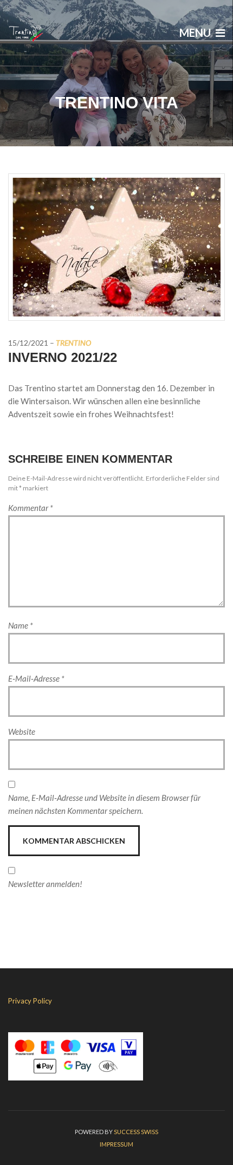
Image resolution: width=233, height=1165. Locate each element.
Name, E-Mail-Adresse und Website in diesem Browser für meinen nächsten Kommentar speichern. (104, 804)
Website (21, 731)
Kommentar (30, 508)
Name (20, 625)
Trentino (73, 342)
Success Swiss (136, 1131)
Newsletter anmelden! (45, 884)
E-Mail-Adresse (36, 678)
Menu (196, 32)
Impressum (116, 1144)
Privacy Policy (30, 1000)
